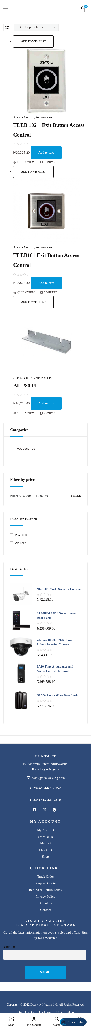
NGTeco (21, 534)
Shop (11, 1024)
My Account (34, 1024)
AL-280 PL (25, 385)
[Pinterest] (54, 809)
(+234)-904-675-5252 (45, 788)
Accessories (44, 117)
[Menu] (7, 8)
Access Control (23, 117)
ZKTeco (20, 543)
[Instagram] (44, 809)
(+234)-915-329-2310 (45, 800)
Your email (10, 946)
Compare (50, 162)
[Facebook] (34, 809)
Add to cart (46, 152)
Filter (76, 495)
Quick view (26, 162)
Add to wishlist (33, 41)
